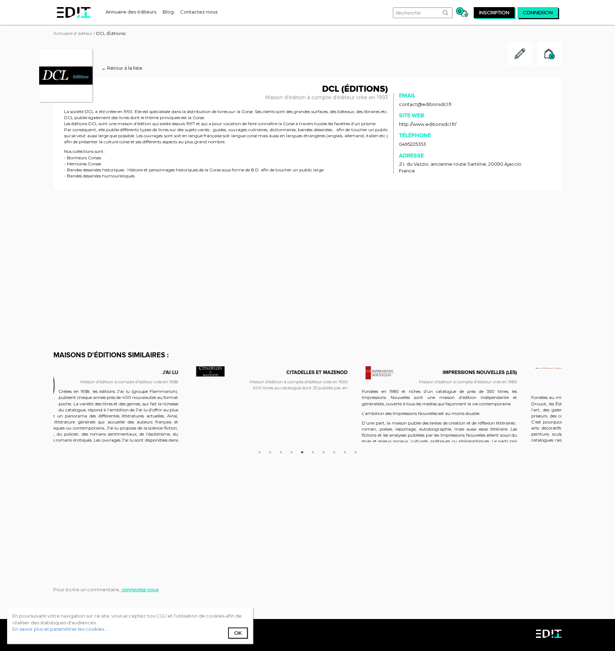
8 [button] (334, 451)
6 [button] (312, 451)
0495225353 (412, 144)
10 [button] (355, 451)
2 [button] (270, 451)
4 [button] (291, 451)
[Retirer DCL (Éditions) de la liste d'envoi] (549, 55)
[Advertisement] (307, 248)
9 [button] (344, 451)
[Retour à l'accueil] (73, 12)
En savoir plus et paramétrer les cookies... (59, 629)
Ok (238, 633)
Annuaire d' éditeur (73, 33)
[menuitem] (131, 12)
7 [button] (323, 451)
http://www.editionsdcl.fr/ (427, 124)
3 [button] (280, 451)
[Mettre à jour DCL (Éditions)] (520, 64)
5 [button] (302, 451)
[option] (138, 384)
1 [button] (259, 451)
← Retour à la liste (121, 68)
